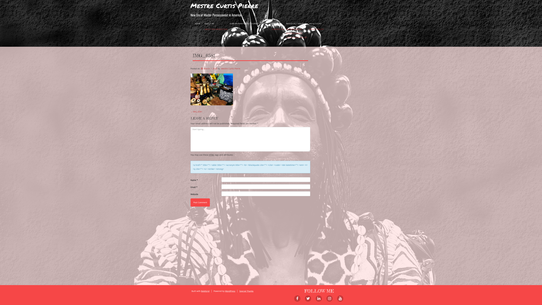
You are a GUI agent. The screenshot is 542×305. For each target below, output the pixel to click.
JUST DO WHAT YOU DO (296, 37)
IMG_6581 (204, 55)
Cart (265, 24)
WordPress (230, 291)
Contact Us (278, 29)
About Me (209, 24)
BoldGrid (205, 291)
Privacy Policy (316, 29)
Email (194, 187)
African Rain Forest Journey (244, 24)
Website (194, 194)
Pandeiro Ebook (294, 29)
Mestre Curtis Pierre (224, 5)
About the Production (216, 29)
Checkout (277, 24)
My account (315, 24)
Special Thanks (246, 291)
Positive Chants (294, 33)
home (197, 24)
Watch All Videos (295, 24)
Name (194, 180)
